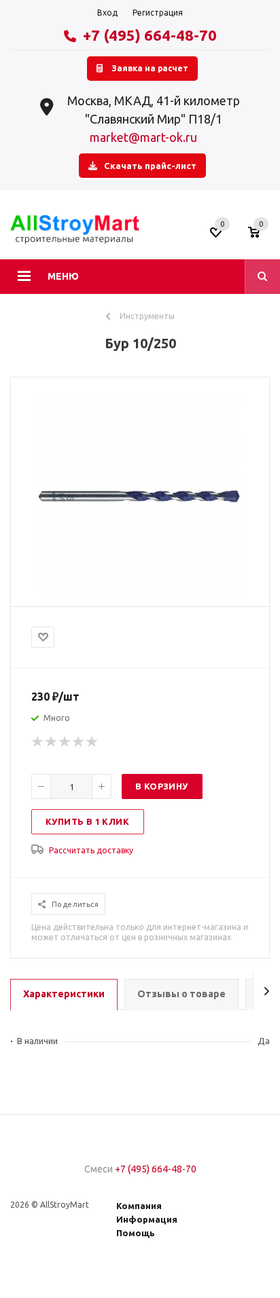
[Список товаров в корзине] (260, 237)
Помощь (135, 1233)
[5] (92, 742)
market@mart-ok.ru (143, 137)
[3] (65, 742)
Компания (139, 1205)
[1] (38, 742)
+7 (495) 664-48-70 (150, 34)
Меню (63, 276)
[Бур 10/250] (140, 594)
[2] (51, 742)
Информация (146, 1219)
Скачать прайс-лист (150, 165)
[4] (79, 742)
